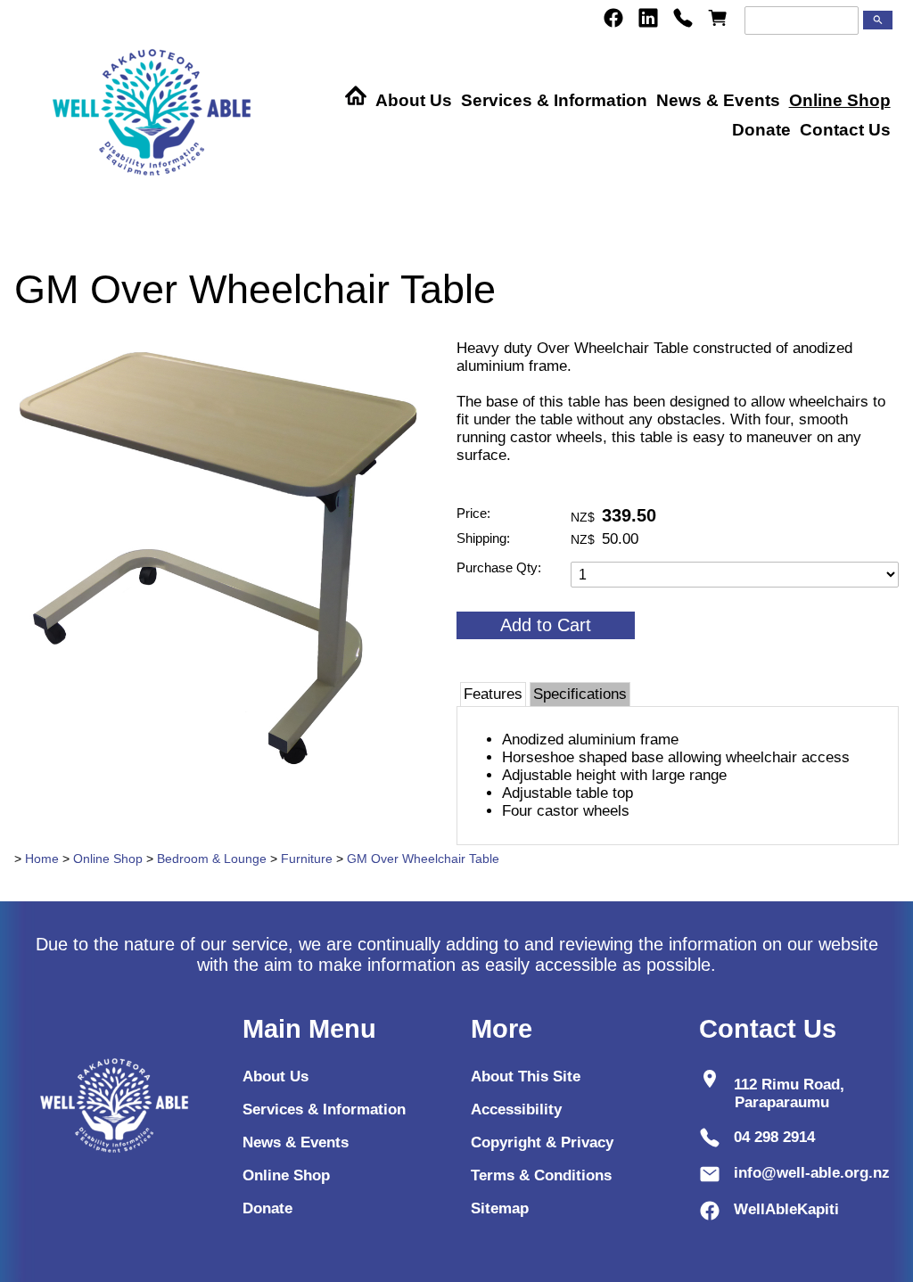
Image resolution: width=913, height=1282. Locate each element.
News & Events (718, 100)
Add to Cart (545, 625)
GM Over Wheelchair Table (423, 858)
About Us (413, 100)
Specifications (580, 694)
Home (42, 858)
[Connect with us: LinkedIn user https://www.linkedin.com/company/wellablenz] (648, 18)
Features (493, 694)
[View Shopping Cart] (718, 18)
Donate (761, 129)
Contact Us (845, 129)
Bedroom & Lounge (212, 858)
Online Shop (840, 100)
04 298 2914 (774, 1137)
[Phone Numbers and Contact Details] (683, 18)
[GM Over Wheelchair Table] (226, 776)
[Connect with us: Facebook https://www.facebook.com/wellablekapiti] (613, 18)
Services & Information (554, 100)
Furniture (307, 858)
